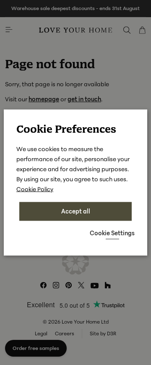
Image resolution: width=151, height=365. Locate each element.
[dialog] (75, 183)
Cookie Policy (34, 189)
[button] (112, 232)
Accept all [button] (75, 211)
